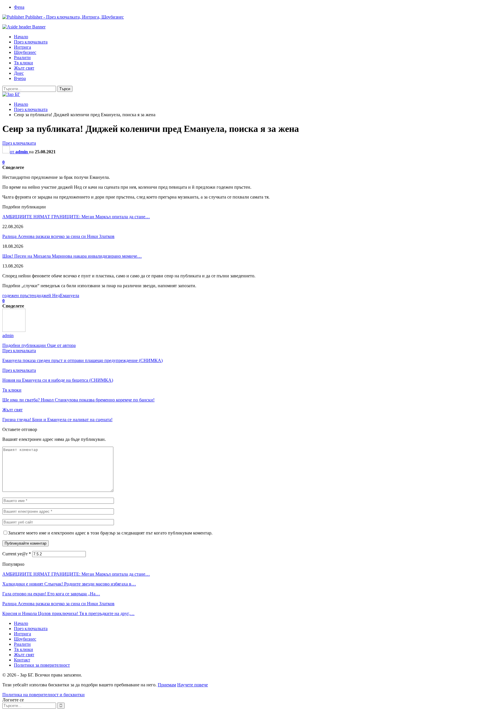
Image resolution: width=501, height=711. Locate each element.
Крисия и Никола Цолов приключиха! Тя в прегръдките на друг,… (68, 613)
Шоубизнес (25, 52)
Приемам (167, 684)
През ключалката (31, 41)
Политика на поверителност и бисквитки (43, 694)
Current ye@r (16, 553)
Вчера (20, 78)
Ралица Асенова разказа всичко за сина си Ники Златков (58, 236)
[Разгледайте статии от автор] (14, 330)
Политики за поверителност (42, 665)
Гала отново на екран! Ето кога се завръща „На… (51, 593)
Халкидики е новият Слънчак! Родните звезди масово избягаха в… (69, 583)
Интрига (22, 47)
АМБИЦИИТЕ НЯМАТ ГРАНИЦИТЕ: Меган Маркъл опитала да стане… (76, 216)
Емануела (69, 295)
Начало (21, 36)
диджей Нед (48, 295)
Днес (19, 73)
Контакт (22, 659)
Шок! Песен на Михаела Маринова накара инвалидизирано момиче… (72, 256)
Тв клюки (23, 62)
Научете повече (192, 684)
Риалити (22, 57)
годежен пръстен (19, 295)
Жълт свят (24, 68)
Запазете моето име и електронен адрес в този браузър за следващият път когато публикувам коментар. (110, 532)
